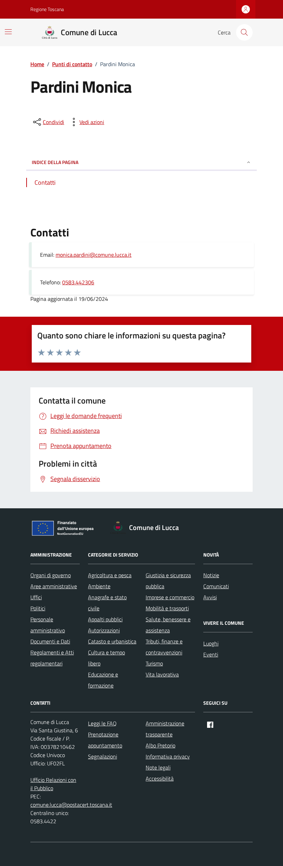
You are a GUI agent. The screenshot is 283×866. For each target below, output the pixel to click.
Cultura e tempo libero (106, 658)
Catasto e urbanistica (112, 641)
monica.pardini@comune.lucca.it (93, 255)
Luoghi (210, 643)
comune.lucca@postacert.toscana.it (71, 805)
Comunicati (216, 586)
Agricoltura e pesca (109, 575)
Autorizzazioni (104, 630)
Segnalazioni (102, 756)
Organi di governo (50, 575)
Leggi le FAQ (102, 723)
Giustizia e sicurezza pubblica (168, 580)
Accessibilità (160, 778)
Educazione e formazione (103, 680)
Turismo (154, 663)
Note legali (158, 767)
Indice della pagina (55, 162)
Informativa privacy (168, 756)
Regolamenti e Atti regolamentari (52, 658)
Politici (37, 608)
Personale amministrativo (47, 624)
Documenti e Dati (50, 641)
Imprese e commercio (170, 597)
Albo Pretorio (160, 745)
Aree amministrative (53, 586)
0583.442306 (78, 282)
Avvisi (210, 597)
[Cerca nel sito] (244, 32)
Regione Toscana (47, 9)
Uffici (36, 597)
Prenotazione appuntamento (105, 740)
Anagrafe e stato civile (107, 602)
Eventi (210, 654)
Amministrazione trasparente (165, 728)
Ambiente (99, 586)
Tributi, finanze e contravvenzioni (164, 646)
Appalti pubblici (105, 619)
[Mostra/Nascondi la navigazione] (8, 32)
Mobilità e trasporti (167, 608)
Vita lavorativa (162, 674)
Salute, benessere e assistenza (168, 624)
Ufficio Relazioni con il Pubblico (53, 784)
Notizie (211, 575)
